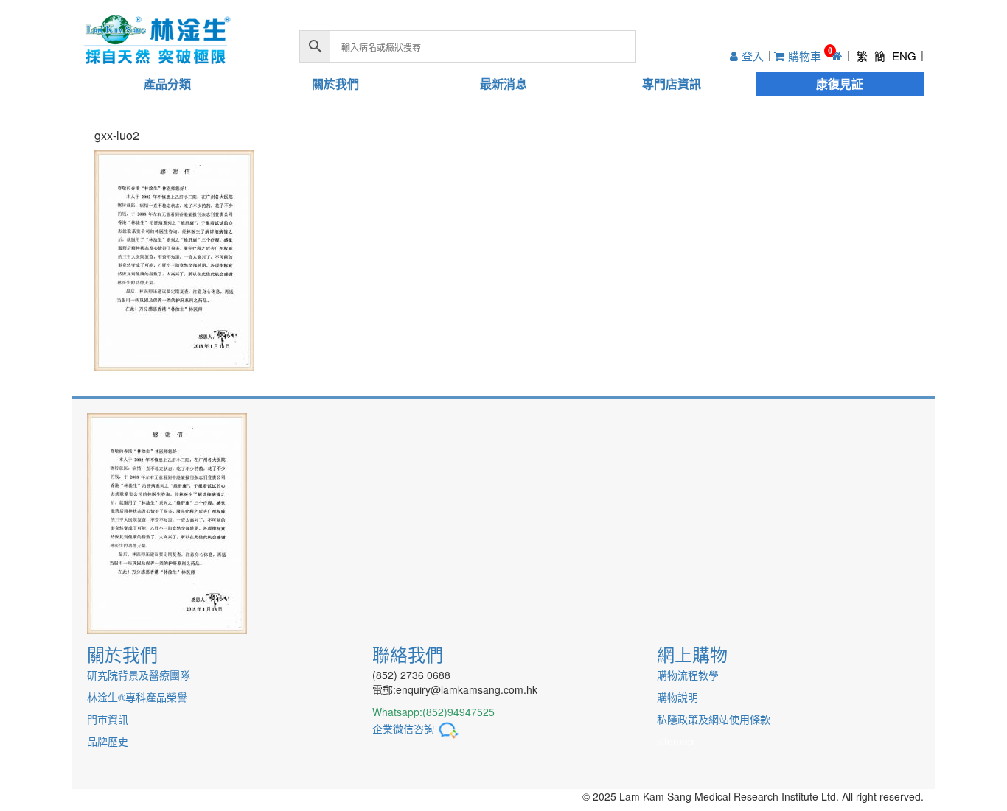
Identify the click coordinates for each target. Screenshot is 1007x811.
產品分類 (167, 83)
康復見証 (839, 83)
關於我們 (335, 83)
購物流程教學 (688, 674)
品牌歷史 (107, 741)
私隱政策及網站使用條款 (713, 719)
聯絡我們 (407, 654)
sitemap (675, 741)
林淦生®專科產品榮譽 (137, 696)
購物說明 (677, 696)
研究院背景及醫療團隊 (138, 674)
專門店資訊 (671, 83)
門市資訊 (107, 719)
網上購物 (692, 654)
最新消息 (503, 83)
